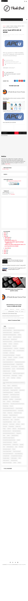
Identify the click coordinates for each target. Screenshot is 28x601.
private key (11, 426)
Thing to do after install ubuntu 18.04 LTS (15, 244)
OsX (19, 421)
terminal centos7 (6, 449)
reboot (14, 428)
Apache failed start (7, 330)
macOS (8, 401)
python (9, 428)
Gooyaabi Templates (22, 564)
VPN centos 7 (6, 460)
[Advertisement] (14, 213)
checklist (22, 348)
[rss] (24, 1)
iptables (11, 399)
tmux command (16, 451)
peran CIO (5, 424)
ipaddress (5, 399)
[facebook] (17, 562)
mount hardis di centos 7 (8, 408)
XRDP (19, 462)
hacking (13, 377)
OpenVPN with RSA (7, 421)
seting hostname (7, 444)
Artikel (19, 334)
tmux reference (18, 453)
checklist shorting (7, 350)
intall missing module (14, 394)
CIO (14, 350)
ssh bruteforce (10, 446)
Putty (4, 428)
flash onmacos (6, 375)
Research (19, 433)
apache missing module (19, 330)
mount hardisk (19, 408)
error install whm (6, 368)
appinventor (16, 332)
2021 (5, 253)
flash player (14, 375)
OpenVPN (17, 419)
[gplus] (12, 562)
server (15, 442)
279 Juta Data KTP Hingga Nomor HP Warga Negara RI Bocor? (17, 268)
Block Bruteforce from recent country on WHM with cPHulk (14, 99)
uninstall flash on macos (16, 455)
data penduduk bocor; (8, 361)
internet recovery (15, 396)
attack (4, 337)
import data (17, 387)
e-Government (6, 366)
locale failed (18, 399)
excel (13, 368)
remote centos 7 (7, 430)
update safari (6, 458)
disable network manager (8, 364)
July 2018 (7, 248)
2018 (5, 236)
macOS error (6, 403)
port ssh (5, 426)
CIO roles (12, 352)
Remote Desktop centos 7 (9, 433)
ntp (11, 419)
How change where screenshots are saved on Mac (13, 383)
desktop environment (19, 361)
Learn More (7, 164)
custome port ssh (10, 359)
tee (16, 446)
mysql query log (17, 412)
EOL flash (21, 366)
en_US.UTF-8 (14, 366)
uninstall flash (6, 455)
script (18, 440)
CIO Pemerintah (20, 350)
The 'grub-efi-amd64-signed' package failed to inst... (14, 242)
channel (16, 348)
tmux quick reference (8, 453)
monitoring (5, 406)
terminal (21, 446)
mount (11, 406)
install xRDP (5, 394)
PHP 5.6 (19, 26)
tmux (14, 449)
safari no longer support (8, 437)
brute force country (7, 341)
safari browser (15, 435)
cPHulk (10, 357)
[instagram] (10, 562)
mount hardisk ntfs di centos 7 (9, 410)
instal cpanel (6, 390)
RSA (4, 435)
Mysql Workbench (13, 415)
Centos (10, 343)
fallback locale (6, 371)
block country (6, 339)
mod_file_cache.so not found (17, 403)
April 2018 (7, 237)
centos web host (7, 346)
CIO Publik (5, 352)
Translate (13, 194)
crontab (21, 357)
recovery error (21, 428)
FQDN (20, 375)
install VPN (17, 392)
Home (4, 26)
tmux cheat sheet (7, 451)
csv (4, 359)
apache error (11, 328)
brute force (14, 339)
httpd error (14, 385)
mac (4, 401)
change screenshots (7, 348)
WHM (4, 27)
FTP (4, 377)
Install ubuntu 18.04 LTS (11, 240)
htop (4, 385)
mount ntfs (20, 410)
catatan (8, 26)
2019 (5, 250)
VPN (20, 458)
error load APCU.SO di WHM (9, 122)
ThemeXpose (9, 564)
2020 (5, 251)
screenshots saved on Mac (9, 440)
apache (5, 328)
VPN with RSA (14, 460)
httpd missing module (7, 387)
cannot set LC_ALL (18, 341)
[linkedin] (26, 1)
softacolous (15, 444)
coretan (18, 355)
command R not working (8, 355)
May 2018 (7, 239)
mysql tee (5, 415)
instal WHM (22, 390)
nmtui (14, 417)
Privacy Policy (5, 169)
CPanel (11, 26)
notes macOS (21, 417)
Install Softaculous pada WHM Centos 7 (12, 111)
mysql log (10, 412)
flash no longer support (18, 373)
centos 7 (16, 343)
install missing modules (8, 392)
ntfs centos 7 (6, 419)
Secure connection (7, 442)
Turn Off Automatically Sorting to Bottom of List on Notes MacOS (15, 261)
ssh (4, 446)
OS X (15, 421)
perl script (12, 424)
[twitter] (15, 562)
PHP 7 (23, 26)
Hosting (15, 26)
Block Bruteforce (17, 337)
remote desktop (16, 430)
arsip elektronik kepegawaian (9, 334)
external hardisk (20, 368)
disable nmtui (19, 364)
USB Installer (14, 458)
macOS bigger (16, 401)
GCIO (8, 377)
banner (9, 337)
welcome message (7, 462)
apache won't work (7, 332)
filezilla (13, 371)
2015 (5, 233)
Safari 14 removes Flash (14, 320)
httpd (8, 385)
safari (8, 435)
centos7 (14, 346)
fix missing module (7, 373)
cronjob (15, 357)
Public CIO (18, 426)
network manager (7, 417)
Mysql (4, 412)
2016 (5, 234)
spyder (21, 444)
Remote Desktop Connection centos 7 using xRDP (14, 265)
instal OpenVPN (14, 390)
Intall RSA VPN (6, 396)
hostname (5, 380)
